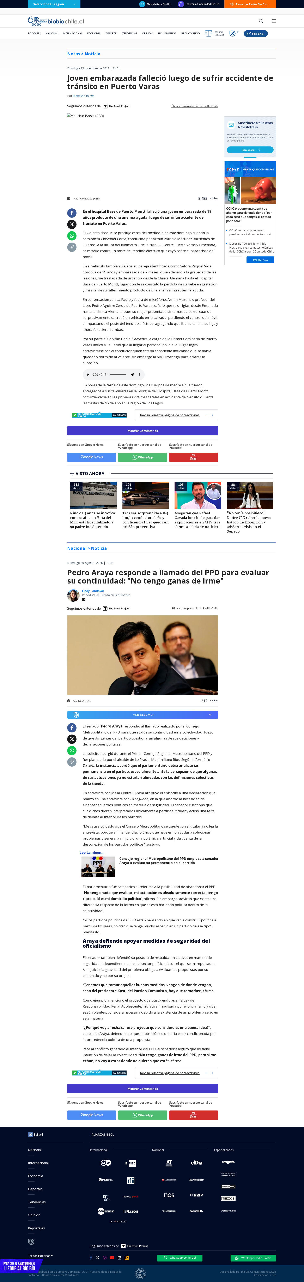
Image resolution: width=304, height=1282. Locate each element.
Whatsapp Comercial (182, 1257)
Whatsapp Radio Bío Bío (256, 1258)
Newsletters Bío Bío (159, 4)
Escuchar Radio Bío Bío (251, 4)
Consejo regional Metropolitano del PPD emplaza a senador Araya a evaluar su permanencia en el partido (169, 861)
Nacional (51, 33)
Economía (94, 33)
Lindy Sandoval (93, 591)
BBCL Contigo (190, 33)
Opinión (147, 33)
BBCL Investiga (167, 33)
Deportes (111, 33)
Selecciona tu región (48, 4)
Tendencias (129, 33)
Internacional (72, 33)
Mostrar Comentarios (143, 431)
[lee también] (99, 867)
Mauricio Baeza (83, 96)
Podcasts (34, 33)
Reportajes (36, 1228)
